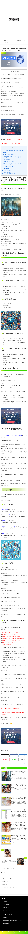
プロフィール (6, 917)
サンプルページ (6, 911)
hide (15, 147)
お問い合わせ (6, 904)
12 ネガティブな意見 (6, 172)
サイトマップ (6, 907)
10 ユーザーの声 (5, 168)
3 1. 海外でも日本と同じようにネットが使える (12, 156)
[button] (22, 759)
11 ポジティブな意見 (6, 170)
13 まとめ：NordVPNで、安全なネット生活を (12, 173)
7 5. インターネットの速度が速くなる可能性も (12, 163)
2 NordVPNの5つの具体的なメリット (10, 154)
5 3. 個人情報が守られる (7, 159)
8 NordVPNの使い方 (6, 165)
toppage (5, 901)
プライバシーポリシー (8, 914)
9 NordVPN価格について (7, 166)
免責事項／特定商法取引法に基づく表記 (12, 920)
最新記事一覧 (6, 923)
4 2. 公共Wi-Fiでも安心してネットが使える (11, 157)
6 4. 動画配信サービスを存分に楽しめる (10, 161)
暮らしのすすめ (5, 750)
